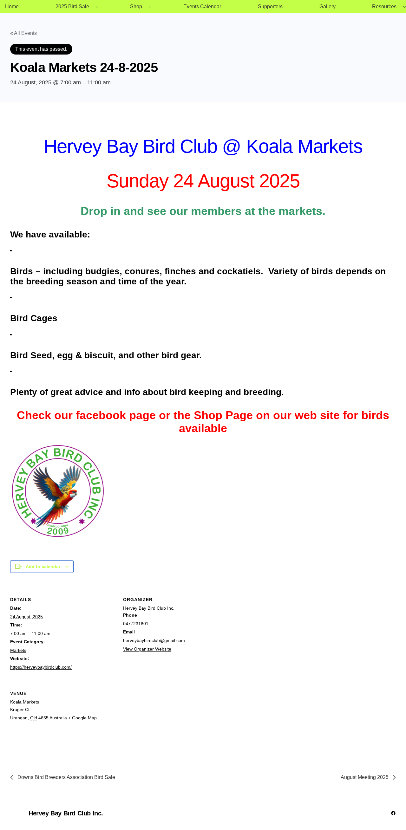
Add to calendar (43, 566)
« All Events (23, 33)
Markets (18, 650)
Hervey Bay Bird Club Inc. (66, 813)
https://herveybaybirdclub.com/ (41, 667)
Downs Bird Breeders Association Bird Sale (65, 777)
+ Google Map (82, 717)
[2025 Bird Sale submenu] (97, 6)
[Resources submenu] (404, 6)
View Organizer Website (147, 649)
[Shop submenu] (150, 6)
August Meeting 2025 (365, 777)
